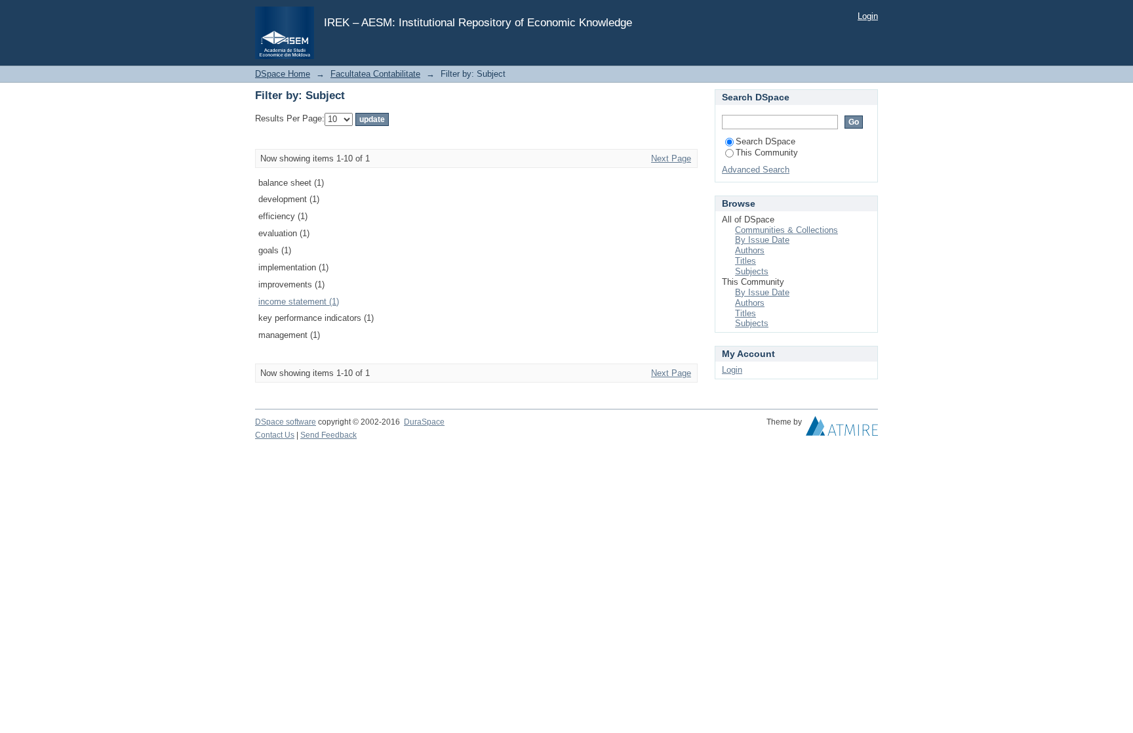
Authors (750, 250)
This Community (767, 152)
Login (868, 16)
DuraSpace (424, 422)
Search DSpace (765, 141)
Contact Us (274, 435)
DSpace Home (282, 74)
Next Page (671, 158)
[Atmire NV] (842, 429)
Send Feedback (328, 435)
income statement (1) (298, 301)
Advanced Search (755, 170)
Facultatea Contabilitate (375, 74)
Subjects (751, 271)
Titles (745, 261)
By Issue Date (762, 240)
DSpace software (285, 422)
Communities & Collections (786, 230)
